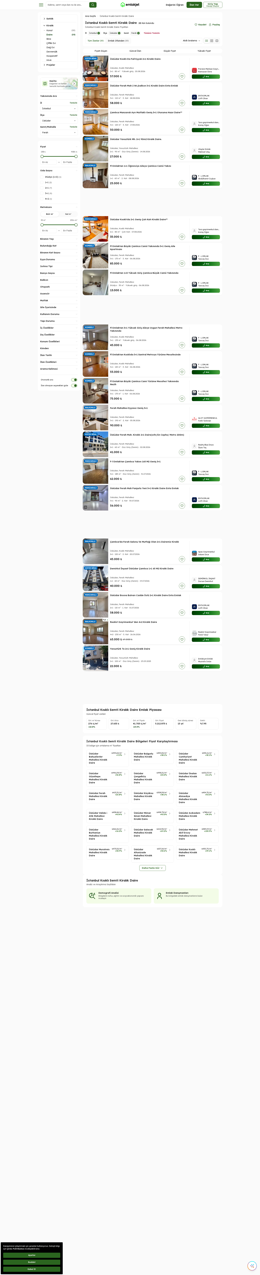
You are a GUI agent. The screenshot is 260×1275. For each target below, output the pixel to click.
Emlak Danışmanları (177, 893)
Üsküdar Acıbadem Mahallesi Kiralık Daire (189, 816)
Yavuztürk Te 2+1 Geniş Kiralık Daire (130, 648)
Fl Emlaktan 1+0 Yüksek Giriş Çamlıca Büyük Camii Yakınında (144, 273)
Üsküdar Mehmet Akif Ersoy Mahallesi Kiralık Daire (188, 834)
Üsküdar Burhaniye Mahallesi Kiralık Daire (98, 834)
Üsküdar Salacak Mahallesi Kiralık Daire (143, 832)
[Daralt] (44, 30)
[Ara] (93, 5)
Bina (48, 39)
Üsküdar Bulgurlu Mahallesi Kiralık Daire (143, 756)
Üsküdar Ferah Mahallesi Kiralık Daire (98, 796)
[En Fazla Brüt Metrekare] (76, 224)
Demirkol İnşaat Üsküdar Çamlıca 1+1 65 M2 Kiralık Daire (141, 568)
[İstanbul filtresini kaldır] (98, 33)
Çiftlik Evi (51, 43)
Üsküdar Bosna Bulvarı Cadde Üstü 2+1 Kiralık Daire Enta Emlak (145, 595)
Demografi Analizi (109, 893)
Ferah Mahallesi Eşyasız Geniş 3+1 (129, 408)
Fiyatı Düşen (101, 51)
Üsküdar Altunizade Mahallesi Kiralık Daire (143, 854)
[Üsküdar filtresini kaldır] (119, 33)
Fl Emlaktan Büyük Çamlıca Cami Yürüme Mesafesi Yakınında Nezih (144, 383)
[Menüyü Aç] (41, 5)
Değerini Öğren (175, 4)
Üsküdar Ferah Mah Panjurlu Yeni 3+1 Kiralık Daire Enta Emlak (144, 488)
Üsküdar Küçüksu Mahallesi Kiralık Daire (143, 796)
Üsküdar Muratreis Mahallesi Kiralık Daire (99, 852)
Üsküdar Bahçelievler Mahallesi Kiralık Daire (98, 758)
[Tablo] (216, 40)
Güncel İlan (135, 51)
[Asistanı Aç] (252, 1266)
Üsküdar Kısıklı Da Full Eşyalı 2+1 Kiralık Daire (135, 59)
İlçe (42, 115)
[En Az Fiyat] (42, 156)
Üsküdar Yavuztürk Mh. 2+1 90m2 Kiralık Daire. (136, 139)
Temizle (73, 103)
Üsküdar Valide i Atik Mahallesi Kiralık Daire (98, 816)
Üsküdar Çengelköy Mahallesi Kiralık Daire (143, 778)
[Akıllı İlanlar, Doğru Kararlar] (130, 4)
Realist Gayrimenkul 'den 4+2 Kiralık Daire (133, 622)
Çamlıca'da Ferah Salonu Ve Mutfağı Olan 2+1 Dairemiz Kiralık (144, 541)
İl (41, 103)
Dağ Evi (50, 47)
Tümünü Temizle (152, 33)
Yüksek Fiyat (204, 51)
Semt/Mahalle (48, 127)
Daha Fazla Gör (151, 868)
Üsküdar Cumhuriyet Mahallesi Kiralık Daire (188, 758)
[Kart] (211, 40)
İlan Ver (194, 4)
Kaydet (202, 24)
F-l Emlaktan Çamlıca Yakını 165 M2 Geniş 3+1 (135, 461)
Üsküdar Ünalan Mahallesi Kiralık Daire (188, 776)
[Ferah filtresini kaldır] (138, 33)
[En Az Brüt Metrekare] (42, 224)
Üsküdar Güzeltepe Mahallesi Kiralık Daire (98, 778)
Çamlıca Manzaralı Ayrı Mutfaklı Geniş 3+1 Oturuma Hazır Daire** (146, 112)
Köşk (49, 60)
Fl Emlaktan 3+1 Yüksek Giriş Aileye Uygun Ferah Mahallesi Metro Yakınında (146, 329)
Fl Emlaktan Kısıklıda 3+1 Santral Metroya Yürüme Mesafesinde (145, 354)
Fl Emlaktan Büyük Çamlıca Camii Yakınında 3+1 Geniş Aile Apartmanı (142, 248)
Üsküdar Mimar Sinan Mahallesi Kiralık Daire (142, 816)
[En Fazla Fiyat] (76, 156)
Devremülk (51, 51)
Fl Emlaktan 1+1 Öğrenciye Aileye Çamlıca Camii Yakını (140, 166)
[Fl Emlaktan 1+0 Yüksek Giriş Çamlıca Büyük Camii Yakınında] (95, 282)
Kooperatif (51, 56)
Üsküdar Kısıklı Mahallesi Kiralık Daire (188, 852)
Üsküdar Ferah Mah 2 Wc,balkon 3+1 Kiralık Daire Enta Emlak (144, 85)
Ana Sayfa (90, 16)
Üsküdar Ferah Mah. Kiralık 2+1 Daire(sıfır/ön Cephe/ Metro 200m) (147, 434)
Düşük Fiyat (170, 51)
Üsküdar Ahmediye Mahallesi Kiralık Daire (188, 798)
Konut (49, 30)
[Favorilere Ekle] (182, 76)
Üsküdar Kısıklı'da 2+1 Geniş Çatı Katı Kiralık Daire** (139, 219)
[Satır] (206, 40)
